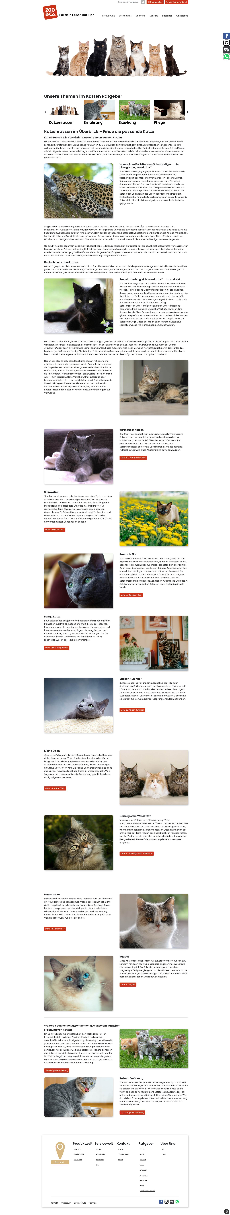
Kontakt (153, 15)
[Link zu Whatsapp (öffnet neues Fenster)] (226, 56)
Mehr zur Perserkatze (55, 928)
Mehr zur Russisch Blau (131, 595)
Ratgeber (167, 15)
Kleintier (143, 1160)
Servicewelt (125, 15)
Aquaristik (143, 1175)
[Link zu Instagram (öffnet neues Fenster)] (226, 42)
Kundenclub (100, 1155)
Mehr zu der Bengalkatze (56, 647)
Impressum (66, 1203)
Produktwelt (108, 15)
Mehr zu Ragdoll (128, 984)
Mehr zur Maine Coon (55, 788)
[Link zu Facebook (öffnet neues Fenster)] (226, 36)
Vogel (142, 1165)
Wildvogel (143, 1170)
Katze (142, 1155)
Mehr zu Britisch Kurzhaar (132, 710)
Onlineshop (182, 15)
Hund (142, 1149)
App (97, 1165)
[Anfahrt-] (60, 1154)
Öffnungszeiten (155, 2)
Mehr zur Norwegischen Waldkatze (137, 853)
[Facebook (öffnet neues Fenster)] (161, 1202)
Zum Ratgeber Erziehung (56, 1070)
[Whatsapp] (177, 1202)
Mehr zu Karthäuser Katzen (133, 457)
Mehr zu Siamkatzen (54, 529)
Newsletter (100, 1160)
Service (98, 1149)
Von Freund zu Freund (147, 1191)
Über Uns (140, 15)
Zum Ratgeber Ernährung (132, 1112)
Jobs (163, 1149)
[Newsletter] (172, 1202)
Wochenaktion (79, 1155)
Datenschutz (80, 1203)
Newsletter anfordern (176, 2)
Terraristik (143, 1180)
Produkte (77, 1149)
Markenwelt (78, 1160)
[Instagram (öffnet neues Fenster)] (167, 1202)
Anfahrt (120, 1160)
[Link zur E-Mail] (226, 49)
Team (164, 1155)
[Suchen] (143, 2)
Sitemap (92, 1203)
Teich (142, 1186)
